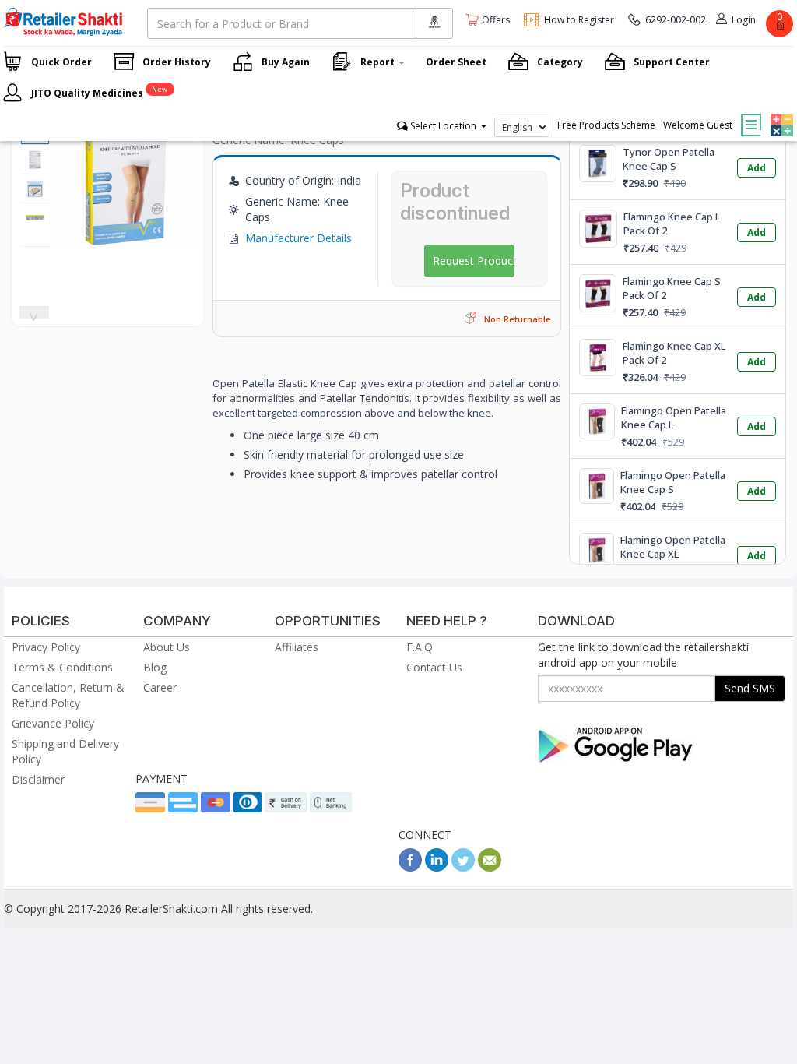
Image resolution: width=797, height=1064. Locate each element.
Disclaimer (38, 779)
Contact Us (434, 667)
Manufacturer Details (298, 238)
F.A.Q (419, 646)
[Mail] (489, 867)
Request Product (474, 260)
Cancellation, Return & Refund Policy (68, 695)
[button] (780, 114)
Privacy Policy (46, 646)
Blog (155, 667)
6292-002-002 (675, 19)
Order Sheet (456, 62)
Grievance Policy (53, 723)
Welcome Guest (697, 125)
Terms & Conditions (62, 667)
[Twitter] (463, 867)
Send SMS (750, 688)
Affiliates (296, 646)
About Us (166, 646)
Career (160, 687)
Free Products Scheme (606, 125)
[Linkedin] (436, 867)
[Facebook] (410, 867)
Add (756, 167)
